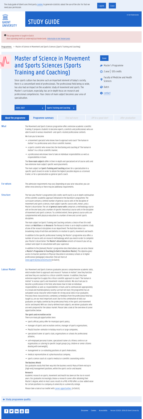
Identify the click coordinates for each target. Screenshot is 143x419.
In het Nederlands (133, 14)
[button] (30, 107)
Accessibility (103, 410)
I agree (102, 5)
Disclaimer (84, 410)
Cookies (93, 410)
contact (107, 93)
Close (112, 5)
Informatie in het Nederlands (58, 38)
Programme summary (43, 117)
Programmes (6, 46)
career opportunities (63, 388)
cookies (40, 4)
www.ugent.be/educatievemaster (38, 259)
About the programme (15, 117)
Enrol (104, 58)
